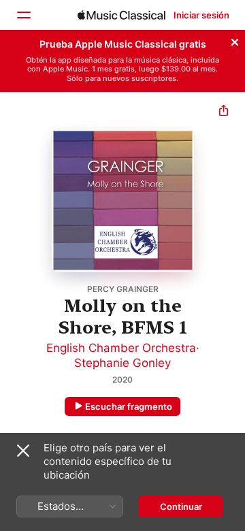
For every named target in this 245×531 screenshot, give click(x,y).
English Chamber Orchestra (121, 348)
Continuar (181, 506)
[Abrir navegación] (23, 15)
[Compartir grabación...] (223, 112)
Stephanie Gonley (122, 363)
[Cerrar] (235, 40)
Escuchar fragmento (128, 406)
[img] (121, 15)
